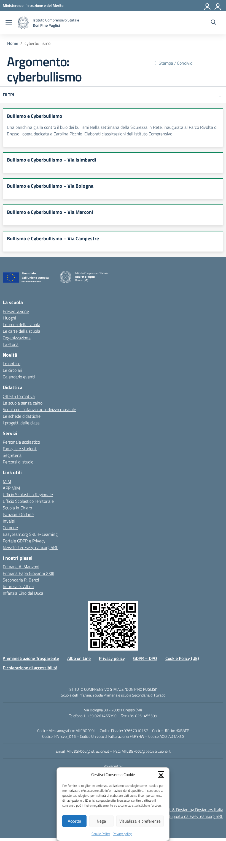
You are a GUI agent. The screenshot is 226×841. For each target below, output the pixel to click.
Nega (101, 821)
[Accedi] (218, 5)
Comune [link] (10, 527)
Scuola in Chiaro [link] (17, 507)
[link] (33, 5)
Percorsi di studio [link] (18, 461)
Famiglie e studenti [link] (20, 448)
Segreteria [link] (12, 455)
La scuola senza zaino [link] (22, 403)
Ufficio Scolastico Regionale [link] (28, 494)
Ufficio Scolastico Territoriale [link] (28, 501)
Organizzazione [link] (17, 337)
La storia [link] (10, 344)
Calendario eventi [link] (19, 376)
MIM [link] (7, 481)
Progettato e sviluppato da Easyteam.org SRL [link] (181, 816)
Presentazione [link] (16, 311)
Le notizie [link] (11, 363)
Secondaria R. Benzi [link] (21, 580)
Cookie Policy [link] (101, 833)
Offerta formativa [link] (19, 396)
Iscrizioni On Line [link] (18, 514)
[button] (161, 774)
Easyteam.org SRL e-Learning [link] (30, 534)
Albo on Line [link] (79, 658)
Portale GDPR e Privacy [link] (24, 540)
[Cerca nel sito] (213, 22)
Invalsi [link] (9, 521)
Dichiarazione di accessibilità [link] (30, 667)
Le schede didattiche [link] (22, 416)
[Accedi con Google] (207, 5)
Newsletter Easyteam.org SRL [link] (30, 547)
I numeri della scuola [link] (21, 324)
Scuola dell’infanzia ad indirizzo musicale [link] (39, 409)
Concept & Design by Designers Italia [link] (189, 809)
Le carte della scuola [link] (21, 331)
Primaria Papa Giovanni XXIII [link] (28, 573)
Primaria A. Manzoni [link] (21, 566)
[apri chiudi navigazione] (9, 23)
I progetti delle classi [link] (21, 422)
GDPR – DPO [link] (145, 658)
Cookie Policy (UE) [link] (182, 658)
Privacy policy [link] (122, 833)
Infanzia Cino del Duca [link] (23, 593)
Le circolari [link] (12, 370)
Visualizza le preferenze (140, 821)
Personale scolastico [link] (21, 442)
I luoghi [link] (9, 318)
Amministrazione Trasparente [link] (31, 658)
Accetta (74, 821)
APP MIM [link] (11, 488)
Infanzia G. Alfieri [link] (18, 586)
